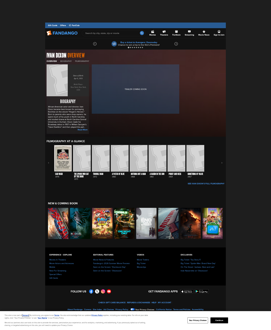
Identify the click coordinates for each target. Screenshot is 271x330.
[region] (135, 320)
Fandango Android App (202, 291)
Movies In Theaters (57, 259)
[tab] (128, 47)
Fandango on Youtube (109, 291)
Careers (87, 309)
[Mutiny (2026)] (168, 223)
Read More (83, 129)
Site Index (97, 309)
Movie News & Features (103, 259)
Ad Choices (108, 309)
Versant (25, 315)
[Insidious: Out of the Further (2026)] (80, 223)
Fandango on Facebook (91, 291)
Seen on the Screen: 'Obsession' (107, 270)
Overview (52, 61)
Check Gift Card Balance (111, 302)
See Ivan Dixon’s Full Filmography (206, 183)
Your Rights (42, 318)
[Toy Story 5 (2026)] (212, 223)
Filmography (82, 61)
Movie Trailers (143, 259)
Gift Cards (52, 25)
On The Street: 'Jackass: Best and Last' (198, 267)
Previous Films (51, 163)
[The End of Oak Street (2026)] (146, 223)
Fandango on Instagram (103, 291)
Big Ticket (141, 263)
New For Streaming (57, 270)
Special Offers (55, 274)
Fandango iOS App (187, 291)
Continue (219, 320)
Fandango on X (97, 291)
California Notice (164, 309)
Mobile (52, 267)
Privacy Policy (121, 309)
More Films (220, 163)
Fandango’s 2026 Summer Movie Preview (111, 263)
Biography (66, 61)
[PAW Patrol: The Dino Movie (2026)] (102, 223)
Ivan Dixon (56, 55)
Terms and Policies (181, 309)
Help (154, 302)
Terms (56, 315)
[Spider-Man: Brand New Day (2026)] (58, 223)
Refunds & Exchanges (138, 302)
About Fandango (75, 309)
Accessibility (198, 309)
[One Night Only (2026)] (124, 223)
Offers (63, 25)
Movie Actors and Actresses (61, 263)
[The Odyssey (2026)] (190, 223)
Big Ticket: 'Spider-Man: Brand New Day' (198, 263)
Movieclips (141, 267)
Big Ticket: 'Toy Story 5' (191, 259)
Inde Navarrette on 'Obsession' (194, 270)
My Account (164, 302)
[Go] (142, 33)
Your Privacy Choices (144, 309)
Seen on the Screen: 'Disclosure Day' (109, 267)
